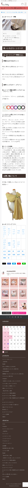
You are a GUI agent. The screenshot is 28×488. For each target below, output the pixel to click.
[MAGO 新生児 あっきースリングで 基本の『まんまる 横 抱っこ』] (14, 282)
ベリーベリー (14, 232)
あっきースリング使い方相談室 (9, 395)
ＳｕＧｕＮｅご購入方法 (7, 376)
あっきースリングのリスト (8, 402)
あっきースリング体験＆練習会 (9, 393)
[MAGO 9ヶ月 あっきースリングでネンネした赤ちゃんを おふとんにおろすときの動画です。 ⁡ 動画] (5, 293)
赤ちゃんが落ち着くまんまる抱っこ (9, 474)
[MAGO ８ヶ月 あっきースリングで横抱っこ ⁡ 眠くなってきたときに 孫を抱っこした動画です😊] (5, 305)
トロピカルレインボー (4, 244)
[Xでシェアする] (4, 263)
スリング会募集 (5, 414)
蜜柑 (9, 251)
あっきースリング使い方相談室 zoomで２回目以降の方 (13, 398)
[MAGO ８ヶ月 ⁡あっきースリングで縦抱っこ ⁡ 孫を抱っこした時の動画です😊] (14, 305)
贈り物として (5, 409)
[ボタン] (22, 4)
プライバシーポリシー (7, 443)
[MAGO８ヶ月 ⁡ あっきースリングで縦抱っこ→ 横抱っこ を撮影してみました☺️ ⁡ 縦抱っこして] (23, 293)
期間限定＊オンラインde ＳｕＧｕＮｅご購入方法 (12, 373)
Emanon (17, 485)
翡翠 (9, 254)
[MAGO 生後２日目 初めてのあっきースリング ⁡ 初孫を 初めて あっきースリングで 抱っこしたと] (23, 282)
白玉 (4, 251)
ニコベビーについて (6, 438)
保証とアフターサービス (7, 407)
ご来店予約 (4, 361)
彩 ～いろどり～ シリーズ (9, 36)
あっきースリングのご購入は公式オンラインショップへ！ (14, 8)
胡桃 (14, 254)
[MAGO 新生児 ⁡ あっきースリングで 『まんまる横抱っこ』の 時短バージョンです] (5, 282)
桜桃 (23, 254)
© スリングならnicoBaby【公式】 (14, 483)
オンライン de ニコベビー (7, 428)
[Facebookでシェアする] (9, 263)
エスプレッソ (23, 232)
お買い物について (7, 39)
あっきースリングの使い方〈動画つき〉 (10, 404)
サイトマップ (5, 433)
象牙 (18, 254)
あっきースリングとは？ (7, 411)
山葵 (18, 251)
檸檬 (4, 258)
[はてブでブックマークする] (14, 263)
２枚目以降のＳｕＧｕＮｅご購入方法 (10, 369)
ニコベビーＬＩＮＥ (6, 436)
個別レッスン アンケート (7, 388)
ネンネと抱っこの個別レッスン (9, 385)
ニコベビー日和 (5, 450)
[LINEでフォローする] (15, 317)
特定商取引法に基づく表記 (8, 448)
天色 (4, 254)
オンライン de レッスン (7, 359)
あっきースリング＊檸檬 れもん (12, 37)
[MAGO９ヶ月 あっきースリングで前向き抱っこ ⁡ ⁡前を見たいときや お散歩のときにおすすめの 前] (14, 293)
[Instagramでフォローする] (12, 317)
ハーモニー (18, 244)
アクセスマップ (5, 440)
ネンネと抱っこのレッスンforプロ (9, 383)
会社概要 (4, 445)
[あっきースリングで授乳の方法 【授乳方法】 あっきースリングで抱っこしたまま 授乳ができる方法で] (23, 305)
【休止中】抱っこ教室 (7, 390)
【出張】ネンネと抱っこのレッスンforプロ (11, 381)
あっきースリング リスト (9, 41)
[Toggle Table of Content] (17, 33)
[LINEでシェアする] (24, 263)
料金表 (3, 364)
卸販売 (3, 416)
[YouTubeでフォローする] (18, 317)
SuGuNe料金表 (5, 371)
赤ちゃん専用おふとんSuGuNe (8, 366)
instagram (4, 378)
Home (3, 424)
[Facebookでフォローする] (9, 317)
